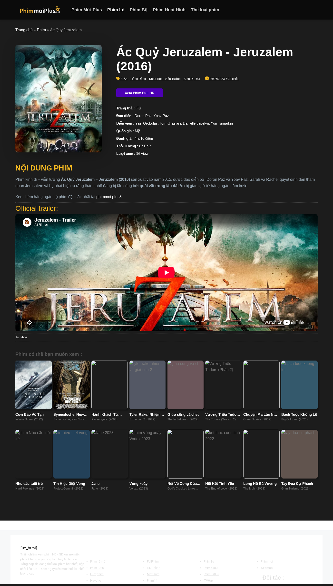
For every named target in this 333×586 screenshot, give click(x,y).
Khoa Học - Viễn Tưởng (165, 79)
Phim (41, 30)
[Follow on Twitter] (308, 10)
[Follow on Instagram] (302, 10)
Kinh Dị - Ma (192, 79)
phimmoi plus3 (109, 197)
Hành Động (138, 79)
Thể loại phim (205, 9)
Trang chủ (24, 30)
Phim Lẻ (115, 9)
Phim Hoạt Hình (169, 9)
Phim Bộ (138, 9)
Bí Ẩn (123, 79)
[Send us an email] (314, 10)
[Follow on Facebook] (295, 10)
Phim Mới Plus (86, 9)
